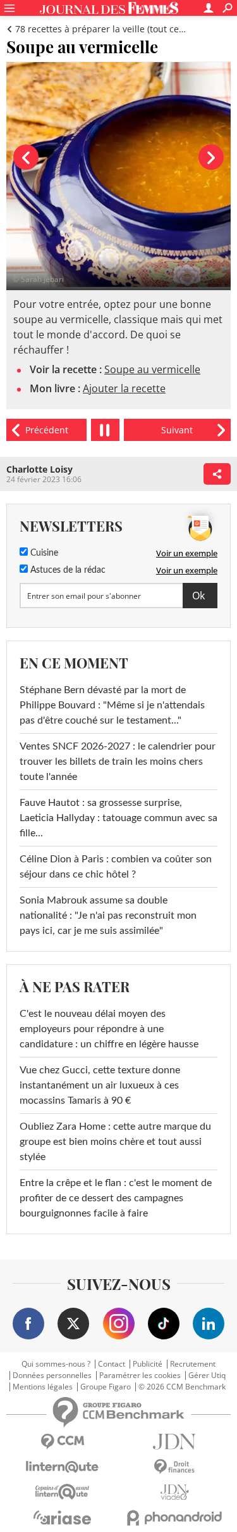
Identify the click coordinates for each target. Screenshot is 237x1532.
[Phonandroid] (175, 1518)
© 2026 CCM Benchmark (182, 1386)
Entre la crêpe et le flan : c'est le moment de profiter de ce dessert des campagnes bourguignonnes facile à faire (116, 1198)
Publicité (147, 1364)
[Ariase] (62, 1517)
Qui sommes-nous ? (55, 1364)
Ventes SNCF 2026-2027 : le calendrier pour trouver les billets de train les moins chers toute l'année (118, 761)
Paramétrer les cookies (140, 1375)
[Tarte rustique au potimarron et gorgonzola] (177, 430)
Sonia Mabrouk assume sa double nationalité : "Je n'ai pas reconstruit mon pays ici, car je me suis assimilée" (108, 915)
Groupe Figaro (105, 1386)
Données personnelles (52, 1375)
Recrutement (193, 1364)
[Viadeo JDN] (175, 1492)
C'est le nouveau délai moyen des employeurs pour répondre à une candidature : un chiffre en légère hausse (109, 1029)
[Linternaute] (62, 1467)
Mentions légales (43, 1386)
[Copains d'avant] (62, 1492)
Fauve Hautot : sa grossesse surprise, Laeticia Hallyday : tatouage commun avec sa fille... (118, 818)
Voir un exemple (186, 553)
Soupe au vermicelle (152, 369)
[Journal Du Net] (175, 1442)
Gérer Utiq (207, 1375)
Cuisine (43, 553)
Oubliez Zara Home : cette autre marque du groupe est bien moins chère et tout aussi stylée (115, 1141)
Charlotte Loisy (39, 469)
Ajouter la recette (124, 388)
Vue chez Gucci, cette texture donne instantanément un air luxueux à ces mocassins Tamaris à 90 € (100, 1085)
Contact (111, 1364)
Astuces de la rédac (67, 570)
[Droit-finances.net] (175, 1467)
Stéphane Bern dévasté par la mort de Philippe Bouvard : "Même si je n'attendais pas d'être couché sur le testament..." (112, 705)
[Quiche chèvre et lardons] (46, 430)
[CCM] (62, 1442)
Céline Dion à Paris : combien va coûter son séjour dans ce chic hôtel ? (116, 866)
